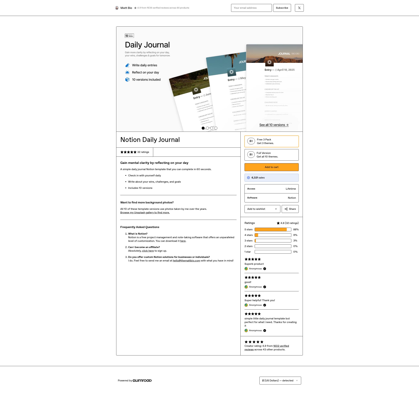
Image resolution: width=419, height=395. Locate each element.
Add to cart (271, 167)
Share (292, 208)
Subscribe (282, 7)
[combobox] (262, 209)
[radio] (272, 141)
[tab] (203, 128)
